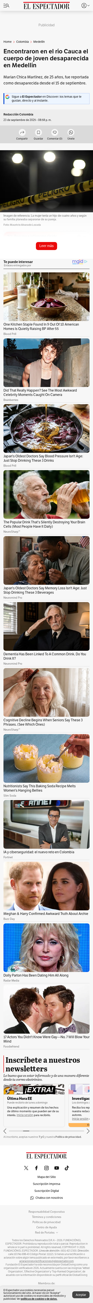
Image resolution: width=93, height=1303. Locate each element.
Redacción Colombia (18, 114)
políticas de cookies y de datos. (39, 1298)
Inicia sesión (25, 1115)
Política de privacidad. (68, 1136)
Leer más (46, 246)
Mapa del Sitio (46, 1177)
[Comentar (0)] (54, 133)
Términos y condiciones (46, 1217)
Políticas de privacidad (46, 1222)
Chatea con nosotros (49, 1198)
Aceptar (81, 1295)
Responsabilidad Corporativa (47, 1211)
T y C (41, 1136)
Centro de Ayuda (46, 1227)
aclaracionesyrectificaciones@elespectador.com (46, 1261)
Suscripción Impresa (46, 1184)
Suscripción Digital (46, 1191)
